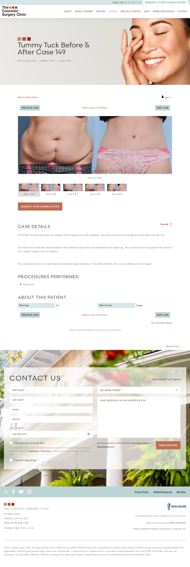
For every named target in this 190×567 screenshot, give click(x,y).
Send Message (168, 445)
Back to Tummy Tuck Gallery (95, 107)
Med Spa (100, 11)
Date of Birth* (17, 428)
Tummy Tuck (47, 61)
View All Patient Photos (161, 323)
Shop (147, 11)
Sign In (167, 97)
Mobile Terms (33, 451)
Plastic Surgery (84, 11)
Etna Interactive (178, 522)
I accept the (19, 460)
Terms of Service (103, 446)
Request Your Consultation (165, 2)
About (67, 11)
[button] (30, 108)
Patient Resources (163, 11)
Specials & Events (130, 11)
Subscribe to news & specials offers (29, 442)
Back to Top (172, 346)
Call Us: (126, 2)
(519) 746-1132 (19, 522)
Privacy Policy (46, 451)
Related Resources (162, 491)
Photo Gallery (27, 61)
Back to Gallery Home (27, 97)
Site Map (181, 491)
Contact (182, 11)
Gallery (112, 11)
